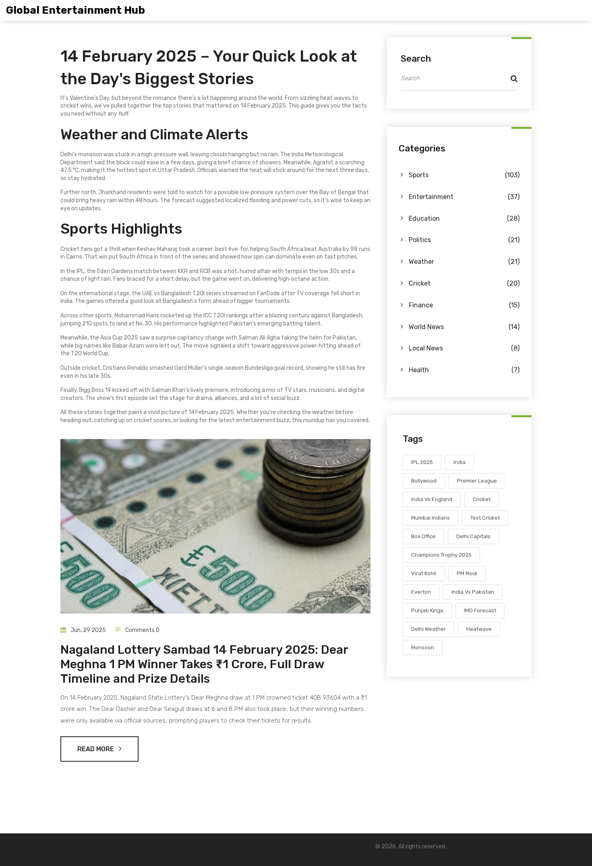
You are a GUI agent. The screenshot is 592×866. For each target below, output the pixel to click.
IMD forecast (480, 610)
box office (423, 536)
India (459, 462)
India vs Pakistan (472, 592)
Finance (464, 305)
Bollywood (424, 481)
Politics (464, 240)
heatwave (479, 629)
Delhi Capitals (473, 536)
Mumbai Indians (430, 518)
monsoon (422, 647)
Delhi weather (428, 629)
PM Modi (467, 573)
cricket (482, 499)
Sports (464, 175)
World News (464, 327)
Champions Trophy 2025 (441, 555)
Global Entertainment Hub (75, 10)
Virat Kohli (423, 573)
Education (464, 218)
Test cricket (485, 518)
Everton (421, 592)
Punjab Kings (427, 610)
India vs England (431, 499)
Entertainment (464, 197)
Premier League (477, 481)
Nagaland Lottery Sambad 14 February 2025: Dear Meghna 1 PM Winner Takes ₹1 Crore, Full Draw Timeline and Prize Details (204, 664)
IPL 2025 (422, 462)
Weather (464, 261)
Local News (464, 348)
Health (464, 370)
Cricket (464, 283)
